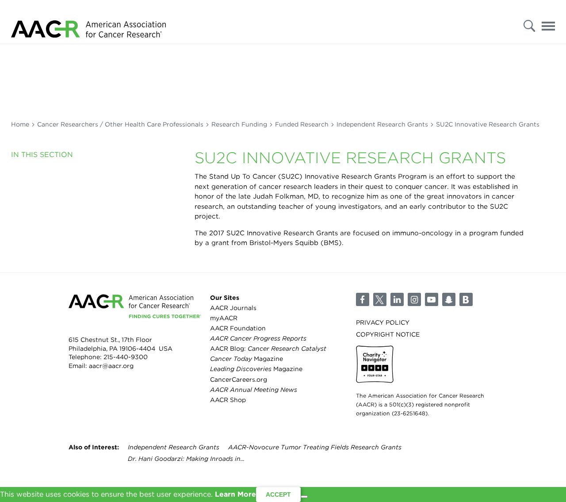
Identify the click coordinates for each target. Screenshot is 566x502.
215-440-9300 (125, 356)
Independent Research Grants (382, 124)
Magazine (246, 358)
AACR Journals (233, 307)
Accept (278, 494)
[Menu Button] (548, 23)
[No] (304, 496)
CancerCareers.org (238, 379)
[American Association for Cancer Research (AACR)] (88, 22)
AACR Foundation (238, 328)
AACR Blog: (268, 348)
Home (20, 124)
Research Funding (239, 124)
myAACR (223, 318)
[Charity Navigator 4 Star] (375, 364)
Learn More (235, 494)
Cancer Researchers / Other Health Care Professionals (120, 124)
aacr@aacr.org (111, 365)
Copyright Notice (388, 334)
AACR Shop (228, 399)
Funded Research (302, 124)
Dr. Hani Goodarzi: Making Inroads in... (186, 458)
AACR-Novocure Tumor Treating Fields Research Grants (315, 447)
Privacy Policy (382, 322)
